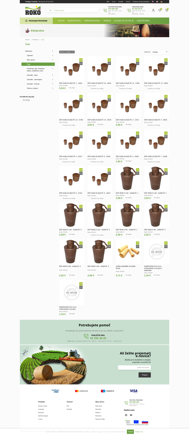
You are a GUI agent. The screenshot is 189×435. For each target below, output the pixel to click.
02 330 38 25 (137, 9)
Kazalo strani (42, 406)
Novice (128, 1)
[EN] (157, 1)
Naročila (98, 409)
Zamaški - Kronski (33, 84)
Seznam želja (100, 419)
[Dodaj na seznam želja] (81, 63)
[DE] (161, 1)
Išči (68, 406)
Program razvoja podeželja (141, 1)
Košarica (98, 416)
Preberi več (139, 432)
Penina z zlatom (32, 88)
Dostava (41, 412)
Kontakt (69, 409)
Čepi (28, 64)
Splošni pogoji (43, 416)
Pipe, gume (31, 60)
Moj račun (98, 406)
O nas (114, 1)
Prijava (144, 375)
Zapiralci (30, 55)
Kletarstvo (28, 51)
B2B (108, 1)
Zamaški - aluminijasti (34, 79)
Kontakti (120, 1)
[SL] (153, 1)
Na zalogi (26, 100)
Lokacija (41, 409)
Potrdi (130, 432)
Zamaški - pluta (32, 75)
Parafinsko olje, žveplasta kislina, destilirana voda (36, 70)
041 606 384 (113, 9)
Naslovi (97, 412)
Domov (27, 39)
